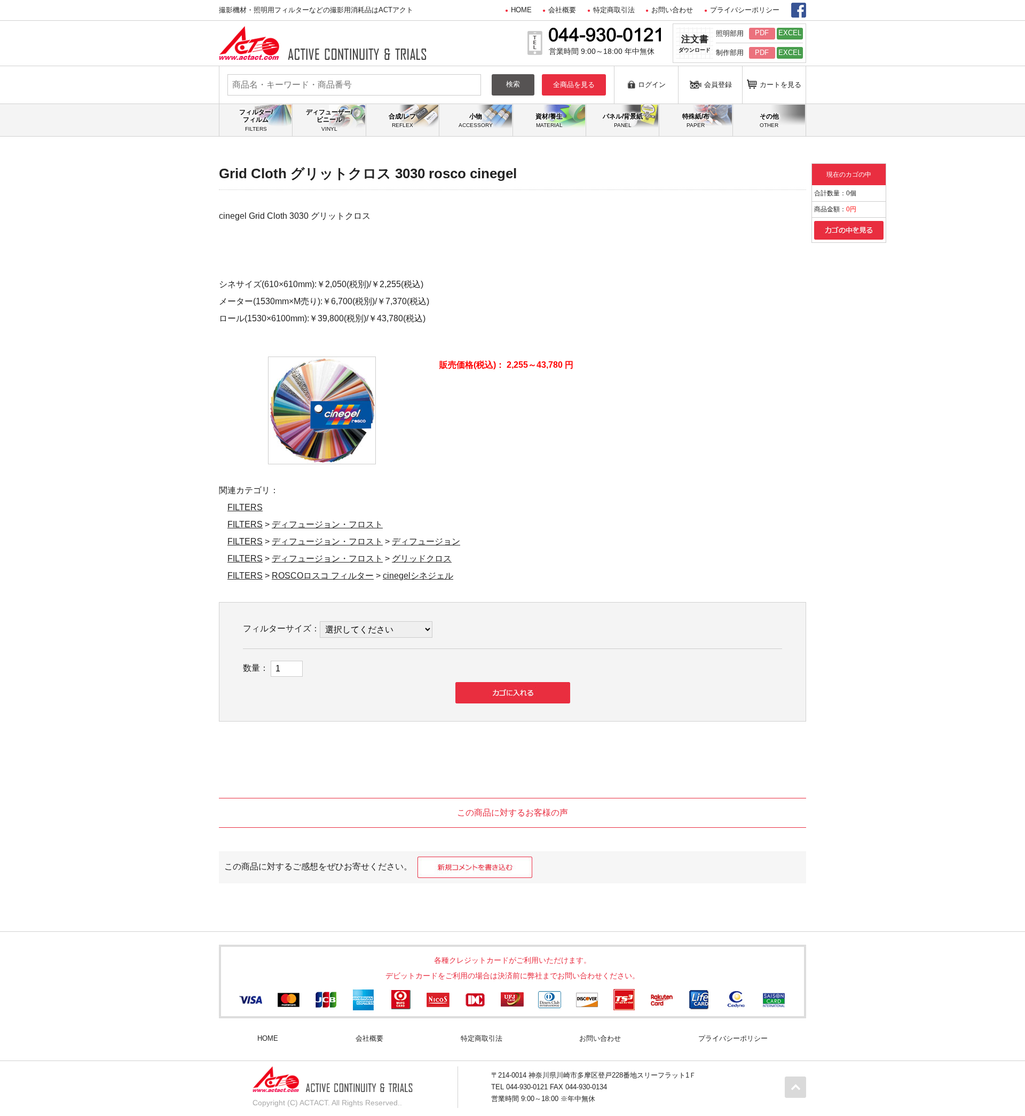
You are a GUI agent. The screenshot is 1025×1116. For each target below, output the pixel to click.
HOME (521, 10)
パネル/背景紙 (623, 120)
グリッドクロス (422, 558)
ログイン (652, 85)
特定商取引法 (614, 10)
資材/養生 (549, 120)
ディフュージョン (426, 541)
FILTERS (245, 507)
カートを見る (780, 85)
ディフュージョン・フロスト (327, 524)
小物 (476, 120)
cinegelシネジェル (418, 575)
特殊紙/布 (695, 120)
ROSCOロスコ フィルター (323, 575)
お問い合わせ (672, 10)
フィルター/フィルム (256, 120)
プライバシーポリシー (744, 10)
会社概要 (562, 10)
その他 (769, 120)
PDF (762, 33)
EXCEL (789, 33)
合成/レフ (402, 120)
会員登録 (718, 85)
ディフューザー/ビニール (329, 120)
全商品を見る (574, 85)
